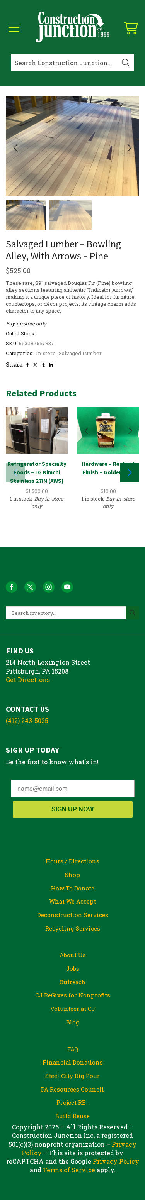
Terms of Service (69, 1170)
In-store (46, 353)
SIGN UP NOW (72, 809)
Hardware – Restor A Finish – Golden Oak (108, 468)
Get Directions (28, 679)
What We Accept (72, 901)
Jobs (72, 968)
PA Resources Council (72, 1089)
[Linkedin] (51, 365)
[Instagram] (49, 587)
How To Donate (72, 888)
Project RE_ (72, 1102)
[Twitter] (35, 365)
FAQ (72, 1049)
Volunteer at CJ (72, 1008)
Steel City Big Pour (72, 1076)
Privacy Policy (116, 1161)
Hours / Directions (72, 861)
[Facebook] (27, 365)
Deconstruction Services (72, 915)
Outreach (73, 982)
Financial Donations (73, 1062)
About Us (73, 955)
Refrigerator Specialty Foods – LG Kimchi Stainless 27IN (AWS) (37, 472)
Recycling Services (72, 928)
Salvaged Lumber (80, 353)
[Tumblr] (43, 365)
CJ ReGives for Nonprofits (72, 995)
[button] (15, 148)
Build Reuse (72, 1116)
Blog (72, 1022)
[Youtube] (67, 587)
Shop (72, 874)
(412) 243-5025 (27, 720)
